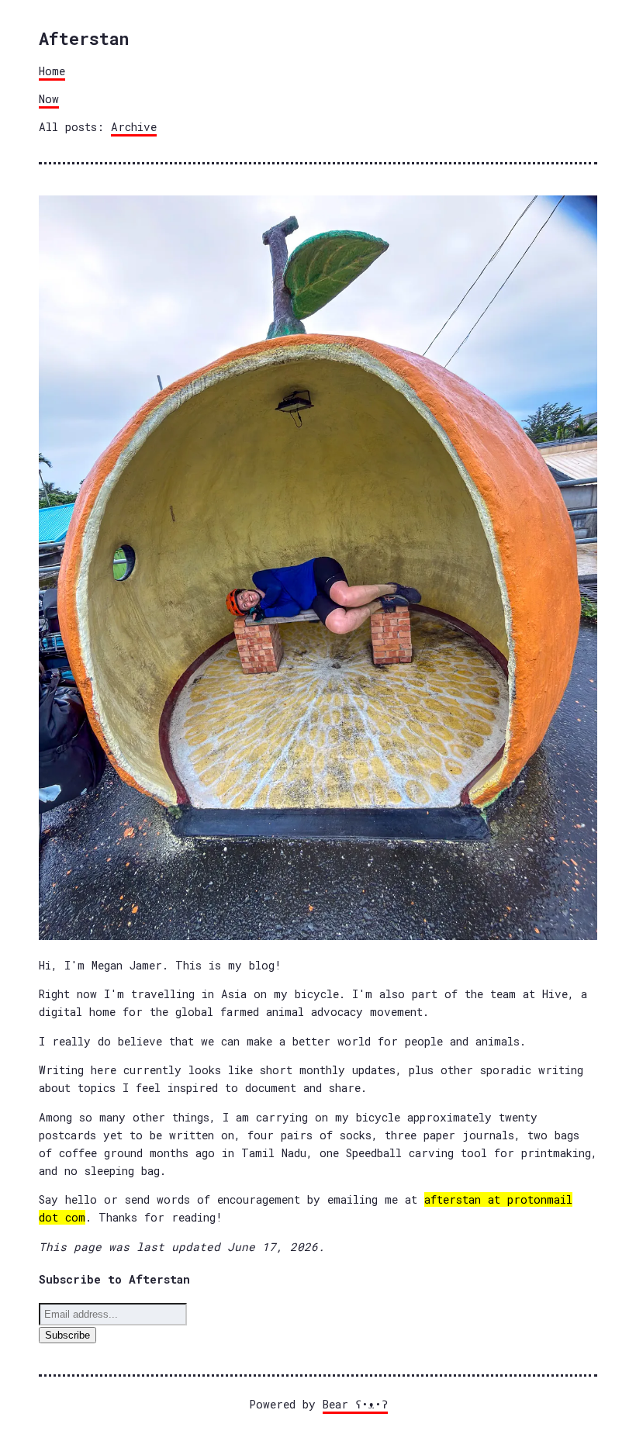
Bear (355, 1404)
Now (49, 99)
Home (52, 71)
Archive (134, 126)
